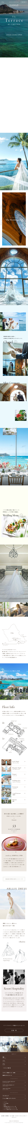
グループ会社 (12, 1115)
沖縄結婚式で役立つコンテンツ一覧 (10, 1106)
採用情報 (6, 1115)
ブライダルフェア (6, 1095)
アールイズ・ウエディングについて (9, 1082)
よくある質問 (6, 1103)
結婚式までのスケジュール (7, 1075)
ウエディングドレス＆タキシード (8, 1085)
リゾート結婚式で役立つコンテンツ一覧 (11, 1109)
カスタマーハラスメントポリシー (21, 1115)
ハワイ (4, 1061)
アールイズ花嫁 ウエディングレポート (9, 1098)
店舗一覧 (14, 1030)
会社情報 (2, 1115)
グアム (4, 1064)
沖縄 (4, 1057)
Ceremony (1, 207)
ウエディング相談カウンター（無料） (9, 1072)
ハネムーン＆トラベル (6, 1089)
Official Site (22, 942)
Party (1, 218)
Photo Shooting (1, 222)
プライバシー (14, 1117)
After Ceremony (1, 212)
